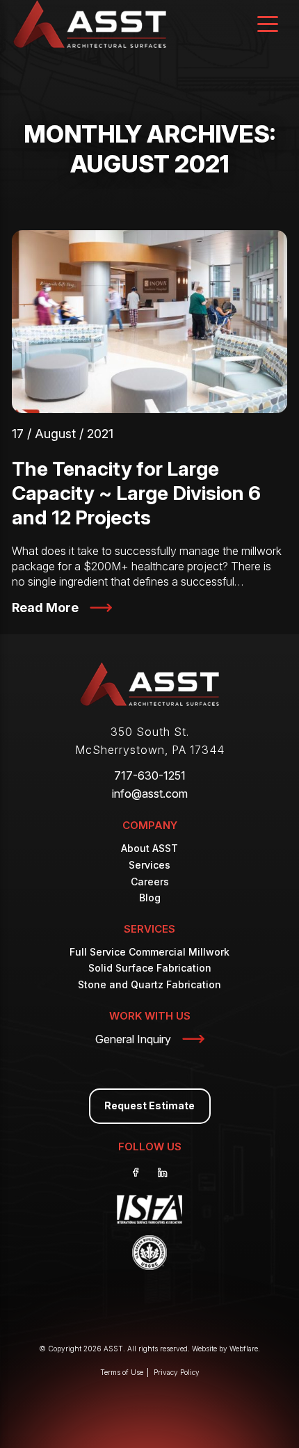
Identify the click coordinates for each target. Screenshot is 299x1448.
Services (149, 865)
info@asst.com (150, 794)
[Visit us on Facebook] (136, 1172)
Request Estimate (149, 1105)
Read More (45, 607)
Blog (150, 897)
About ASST (149, 848)
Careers (150, 881)
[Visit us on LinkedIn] (163, 1172)
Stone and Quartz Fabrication (149, 984)
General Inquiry (133, 1039)
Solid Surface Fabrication (149, 968)
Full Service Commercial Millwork (149, 952)
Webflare (243, 1348)
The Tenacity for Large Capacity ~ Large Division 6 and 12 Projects (136, 493)
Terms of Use (121, 1372)
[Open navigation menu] (268, 25)
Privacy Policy (177, 1372)
